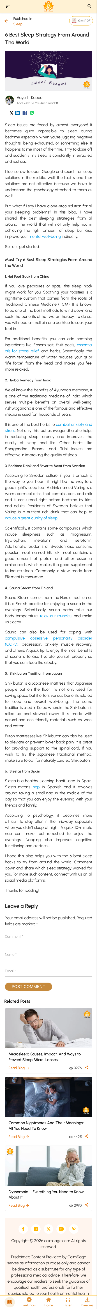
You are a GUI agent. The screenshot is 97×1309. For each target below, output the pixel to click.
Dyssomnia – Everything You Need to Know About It (46, 1194)
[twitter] (48, 1229)
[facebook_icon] (24, 114)
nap (37, 786)
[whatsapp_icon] (32, 114)
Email (10, 971)
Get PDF (84, 21)
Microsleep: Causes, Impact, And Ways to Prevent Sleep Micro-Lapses (45, 1057)
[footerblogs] (10, 1302)
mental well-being (45, 236)
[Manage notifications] (86, 1299)
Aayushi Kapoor (30, 97)
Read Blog (19, 1068)
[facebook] (23, 1229)
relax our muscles (56, 615)
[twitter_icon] (11, 114)
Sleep (18, 24)
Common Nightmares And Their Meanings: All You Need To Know (46, 1125)
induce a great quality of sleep (31, 518)
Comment (14, 936)
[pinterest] (74, 1229)
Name (11, 954)
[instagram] (36, 1229)
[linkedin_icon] (17, 114)
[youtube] (61, 1229)
